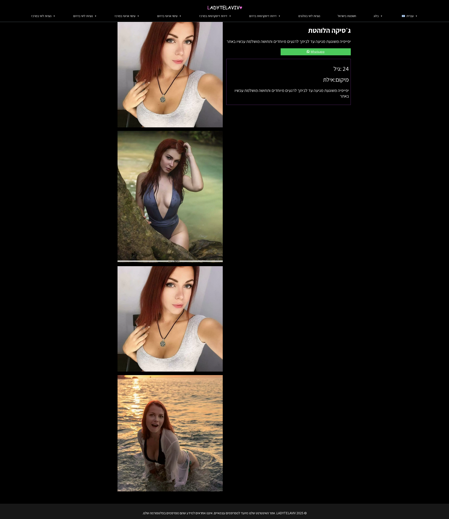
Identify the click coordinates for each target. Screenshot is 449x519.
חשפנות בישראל (347, 16)
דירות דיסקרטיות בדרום (263, 16)
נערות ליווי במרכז (41, 16)
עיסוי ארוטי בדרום (167, 16)
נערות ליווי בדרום (83, 16)
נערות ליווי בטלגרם (309, 16)
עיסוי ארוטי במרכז (125, 16)
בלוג (376, 16)
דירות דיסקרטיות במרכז (213, 16)
